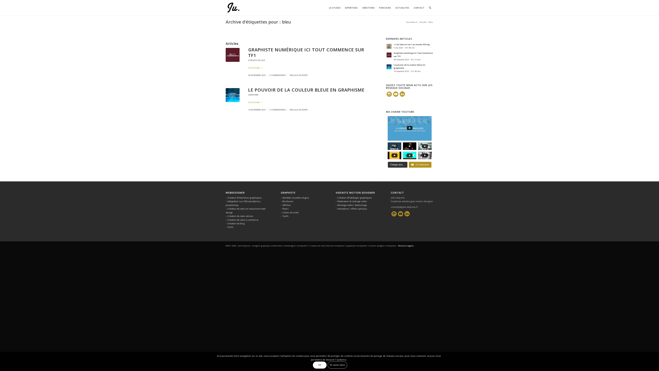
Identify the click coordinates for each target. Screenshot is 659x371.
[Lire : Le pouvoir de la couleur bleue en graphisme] (389, 67)
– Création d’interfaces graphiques (244, 197)
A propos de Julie (256, 60)
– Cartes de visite (290, 212)
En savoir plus (337, 365)
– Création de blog (235, 223)
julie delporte (301, 75)
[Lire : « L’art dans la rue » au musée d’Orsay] (389, 46)
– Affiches (286, 205)
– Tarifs (229, 227)
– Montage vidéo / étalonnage (351, 205)
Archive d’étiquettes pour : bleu (258, 22)
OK (319, 365)
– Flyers (285, 208)
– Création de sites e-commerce (242, 219)
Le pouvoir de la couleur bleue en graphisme (306, 90)
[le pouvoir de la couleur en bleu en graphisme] (233, 95)
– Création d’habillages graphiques (354, 197)
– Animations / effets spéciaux (351, 208)
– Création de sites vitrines (239, 216)
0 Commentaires (278, 75)
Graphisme (253, 95)
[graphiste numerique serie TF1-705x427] (233, 55)
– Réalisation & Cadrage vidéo (351, 201)
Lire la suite (254, 67)
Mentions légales (406, 245)
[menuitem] (335, 7)
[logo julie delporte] (233, 7)
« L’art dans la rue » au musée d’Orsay (412, 44)
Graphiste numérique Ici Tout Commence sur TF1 (306, 53)
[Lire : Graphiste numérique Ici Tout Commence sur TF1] (389, 55)
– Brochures (287, 201)
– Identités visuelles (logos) (295, 197)
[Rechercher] (430, 7)
